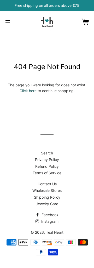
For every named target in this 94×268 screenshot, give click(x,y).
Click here (28, 90)
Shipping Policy (47, 197)
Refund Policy (47, 166)
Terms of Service (47, 173)
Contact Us (47, 184)
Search (47, 153)
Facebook (49, 215)
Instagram (49, 221)
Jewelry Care (47, 204)
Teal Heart (54, 232)
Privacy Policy (47, 159)
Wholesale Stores (47, 190)
